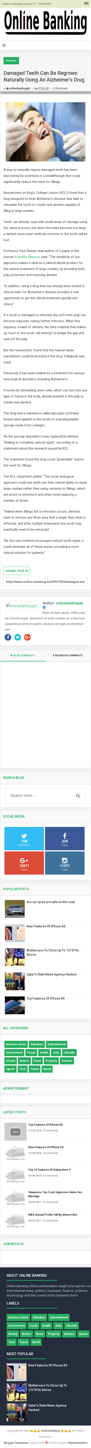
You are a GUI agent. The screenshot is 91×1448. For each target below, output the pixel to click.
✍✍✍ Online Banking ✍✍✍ (50, 1430)
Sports (10, 1069)
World (47, 1069)
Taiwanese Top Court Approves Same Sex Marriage (55, 1194)
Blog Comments (24, 655)
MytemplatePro (77, 1442)
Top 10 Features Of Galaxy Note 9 (49, 1169)
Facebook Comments (68, 655)
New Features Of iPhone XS (46, 926)
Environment (14, 1052)
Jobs (56, 1052)
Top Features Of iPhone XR (46, 998)
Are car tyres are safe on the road (51, 902)
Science (11, 60)
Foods (31, 1052)
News (37, 1060)
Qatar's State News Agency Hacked (51, 974)
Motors (24, 1060)
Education (37, 1044)
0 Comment (60, 88)
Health (44, 1052)
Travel (34, 1069)
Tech (22, 1069)
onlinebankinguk (69, 603)
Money (10, 1060)
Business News (16, 1044)
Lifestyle (69, 1052)
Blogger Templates (16, 1442)
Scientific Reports (27, 257)
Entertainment (57, 1044)
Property (51, 1060)
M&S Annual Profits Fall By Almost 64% (53, 1214)
